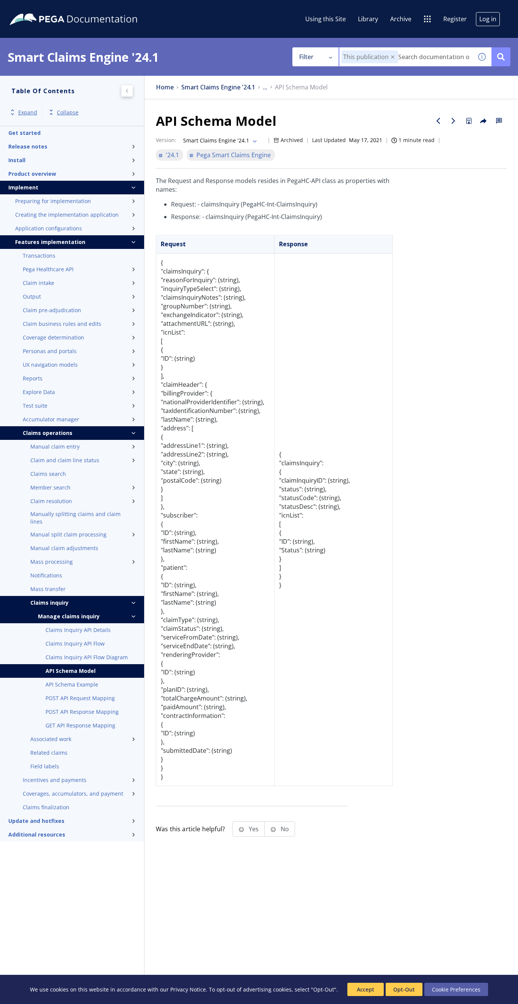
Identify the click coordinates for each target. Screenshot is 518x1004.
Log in (487, 19)
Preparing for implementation (53, 201)
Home (165, 87)
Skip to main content (33, 9)
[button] (393, 57)
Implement (23, 187)
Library (368, 19)
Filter (306, 57)
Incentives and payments (54, 779)
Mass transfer (48, 589)
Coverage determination (53, 337)
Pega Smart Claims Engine (233, 155)
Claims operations (47, 432)
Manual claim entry (55, 446)
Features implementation (50, 242)
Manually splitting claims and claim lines (75, 517)
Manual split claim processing (68, 534)
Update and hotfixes (36, 820)
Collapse (67, 112)
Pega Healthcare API (48, 269)
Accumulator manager (51, 419)
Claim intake (38, 282)
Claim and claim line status (64, 460)
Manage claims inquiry (69, 616)
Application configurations (48, 228)
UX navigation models (50, 364)
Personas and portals (50, 351)
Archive (400, 19)
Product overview (32, 173)
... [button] (265, 87)
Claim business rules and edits (62, 323)
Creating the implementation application (67, 214)
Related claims (48, 752)
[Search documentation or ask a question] (500, 56)
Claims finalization (46, 807)
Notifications (46, 575)
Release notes (27, 146)
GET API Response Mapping (80, 725)
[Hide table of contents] (127, 91)
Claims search (48, 473)
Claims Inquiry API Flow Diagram (87, 657)
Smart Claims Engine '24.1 (218, 87)
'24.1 (172, 155)
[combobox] (405, 56)
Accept (365, 989)
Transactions (39, 255)
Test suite (35, 405)
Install (16, 160)
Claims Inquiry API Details (78, 629)
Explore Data (39, 392)
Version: (166, 140)
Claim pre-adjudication (52, 310)
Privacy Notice (188, 989)
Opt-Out (404, 989)
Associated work (50, 739)
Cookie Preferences (456, 989)
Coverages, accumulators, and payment (73, 793)
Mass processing (51, 561)
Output (32, 296)
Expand (27, 112)
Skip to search (92, 9)
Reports (32, 378)
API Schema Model (71, 670)
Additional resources (36, 834)
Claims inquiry (49, 602)
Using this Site (325, 19)
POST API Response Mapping (82, 711)
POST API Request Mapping (80, 698)
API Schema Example (72, 684)
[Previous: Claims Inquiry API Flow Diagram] (438, 120)
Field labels (44, 766)
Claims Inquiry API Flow (75, 643)
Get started (24, 132)
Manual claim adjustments (64, 548)
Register (455, 19)
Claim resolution (51, 501)
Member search (50, 487)
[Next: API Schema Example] (453, 120)
